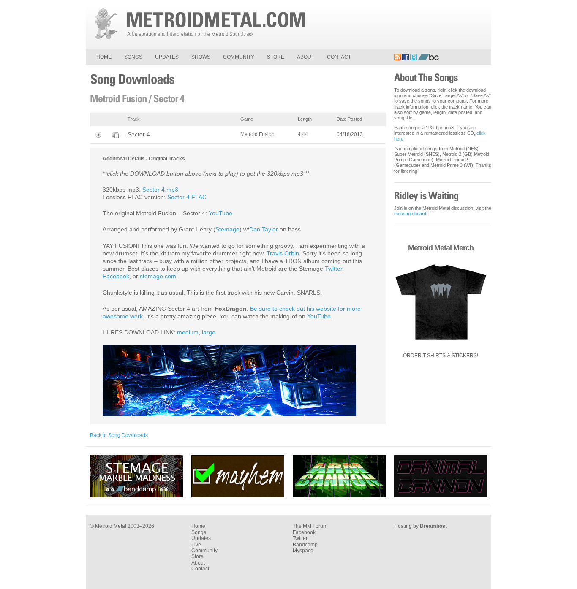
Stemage (227, 229)
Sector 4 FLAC (187, 197)
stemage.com (158, 276)
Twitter (333, 268)
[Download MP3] (115, 134)
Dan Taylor (263, 229)
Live (196, 545)
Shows (200, 57)
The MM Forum (310, 526)
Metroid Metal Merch (441, 248)
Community (238, 57)
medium (188, 332)
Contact (339, 57)
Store (275, 57)
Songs (133, 57)
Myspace (303, 551)
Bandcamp (305, 545)
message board (410, 213)
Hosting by (420, 526)
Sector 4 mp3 (160, 189)
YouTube (220, 213)
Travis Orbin (283, 253)
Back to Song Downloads (119, 435)
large (208, 332)
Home (104, 57)
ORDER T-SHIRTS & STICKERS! (440, 355)
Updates (167, 57)
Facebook (116, 276)
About (305, 57)
